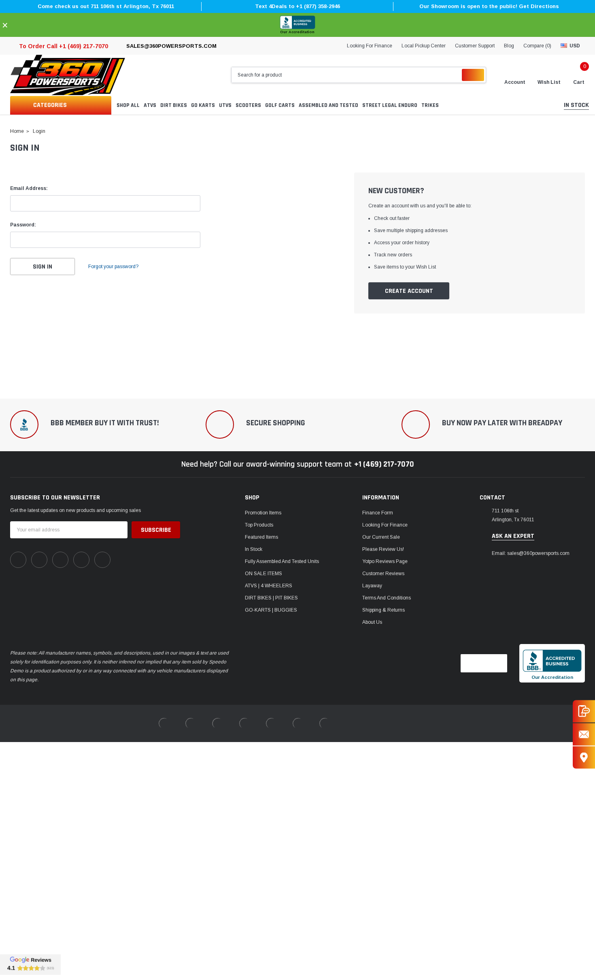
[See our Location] (584, 757)
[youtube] (81, 560)
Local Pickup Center (424, 45)
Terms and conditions (386, 598)
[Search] (473, 75)
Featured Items (261, 537)
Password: (23, 225)
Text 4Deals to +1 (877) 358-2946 (297, 6)
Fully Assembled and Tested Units (282, 561)
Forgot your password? (113, 266)
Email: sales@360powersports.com (531, 553)
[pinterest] (39, 560)
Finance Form (377, 513)
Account (514, 82)
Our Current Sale (381, 537)
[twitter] (102, 560)
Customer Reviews (383, 573)
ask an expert (513, 536)
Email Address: (29, 188)
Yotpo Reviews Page (385, 561)
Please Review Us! (383, 549)
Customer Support (475, 45)
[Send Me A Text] (584, 711)
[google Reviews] (30, 964)
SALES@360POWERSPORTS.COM (171, 46)
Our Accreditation (297, 32)
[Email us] (584, 734)
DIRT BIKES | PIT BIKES (271, 598)
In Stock (253, 549)
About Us (372, 622)
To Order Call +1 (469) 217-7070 (63, 46)
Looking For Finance (369, 45)
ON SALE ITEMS (263, 573)
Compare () (537, 46)
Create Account (409, 291)
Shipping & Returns (383, 610)
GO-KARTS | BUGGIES (271, 610)
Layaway (372, 586)
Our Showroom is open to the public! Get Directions (489, 6)
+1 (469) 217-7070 (384, 464)
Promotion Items (263, 513)
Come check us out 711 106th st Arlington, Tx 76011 (106, 6)
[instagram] (60, 560)
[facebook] (18, 560)
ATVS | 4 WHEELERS (268, 586)
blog (509, 45)
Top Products (259, 525)
